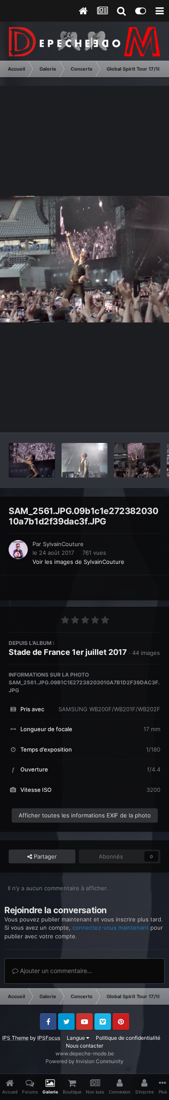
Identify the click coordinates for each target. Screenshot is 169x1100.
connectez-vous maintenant (110, 927)
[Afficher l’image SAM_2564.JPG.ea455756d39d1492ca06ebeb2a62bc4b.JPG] (85, 460)
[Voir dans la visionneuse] (84, 259)
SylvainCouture (63, 543)
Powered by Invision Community (85, 1061)
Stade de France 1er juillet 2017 (68, 652)
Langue (76, 1038)
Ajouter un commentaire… (55, 970)
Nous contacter (84, 1045)
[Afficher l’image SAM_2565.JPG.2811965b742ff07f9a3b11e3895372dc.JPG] (32, 460)
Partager (44, 856)
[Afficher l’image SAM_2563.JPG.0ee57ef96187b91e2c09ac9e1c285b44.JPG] (137, 460)
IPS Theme (15, 1038)
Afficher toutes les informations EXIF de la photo (85, 815)
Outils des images (125, 416)
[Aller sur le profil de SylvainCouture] (18, 549)
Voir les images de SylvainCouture (78, 561)
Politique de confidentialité (128, 1038)
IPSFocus (48, 1038)
